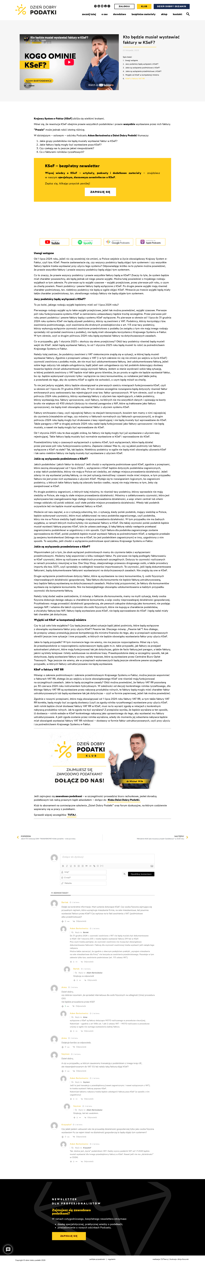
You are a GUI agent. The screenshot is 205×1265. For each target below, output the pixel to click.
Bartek (85, 932)
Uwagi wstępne (131, 60)
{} (98, 866)
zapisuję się (69, 1236)
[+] (101, 866)
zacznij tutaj (89, 14)
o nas (105, 14)
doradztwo (119, 14)
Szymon (86, 1082)
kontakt (177, 14)
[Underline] (71, 866)
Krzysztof (87, 1148)
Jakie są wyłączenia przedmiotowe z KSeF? (143, 71)
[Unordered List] (83, 866)
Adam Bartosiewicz (94, 973)
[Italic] (67, 866)
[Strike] (75, 866)
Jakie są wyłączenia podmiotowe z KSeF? (142, 68)
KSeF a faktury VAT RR (135, 79)
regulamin (111, 1259)
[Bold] (63, 866)
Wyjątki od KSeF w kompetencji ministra (142, 75)
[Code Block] (90, 866)
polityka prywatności (97, 1259)
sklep (164, 14)
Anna (85, 1017)
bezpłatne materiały (143, 14)
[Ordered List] (79, 866)
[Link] (94, 866)
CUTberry (164, 1259)
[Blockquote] (86, 866)
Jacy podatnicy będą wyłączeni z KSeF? (141, 64)
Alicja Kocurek (183, 1259)
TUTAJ (72, 814)
